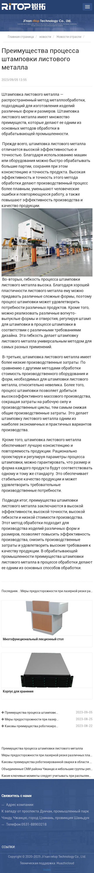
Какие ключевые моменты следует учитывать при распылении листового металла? (47, 775)
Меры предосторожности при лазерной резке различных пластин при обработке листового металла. (32, 719)
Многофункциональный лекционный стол (33, 639)
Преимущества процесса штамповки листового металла (32, 712)
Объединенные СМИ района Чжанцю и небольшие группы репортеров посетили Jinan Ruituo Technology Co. (47, 769)
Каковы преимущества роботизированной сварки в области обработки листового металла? (32, 726)
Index (47, 869)
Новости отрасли (69, 36)
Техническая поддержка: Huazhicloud (47, 863)
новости (45, 36)
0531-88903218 (34, 824)
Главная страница (20, 36)
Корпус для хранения (18, 691)
